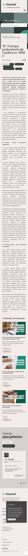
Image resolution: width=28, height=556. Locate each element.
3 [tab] (22, 483)
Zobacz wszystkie (8, 445)
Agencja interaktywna (14, 551)
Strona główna (5, 36)
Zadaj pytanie (7, 442)
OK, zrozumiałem (11, 519)
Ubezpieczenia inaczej (19, 64)
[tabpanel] (14, 465)
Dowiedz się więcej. (13, 516)
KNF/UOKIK (5, 417)
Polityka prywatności (6, 542)
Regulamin (4, 539)
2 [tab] (21, 483)
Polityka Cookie (5, 545)
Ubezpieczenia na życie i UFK (8, 68)
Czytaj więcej (6, 351)
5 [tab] (25, 483)
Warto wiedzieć (18, 68)
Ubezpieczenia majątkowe (8, 66)
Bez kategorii (5, 382)
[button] (25, 25)
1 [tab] (20, 483)
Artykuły (11, 36)
